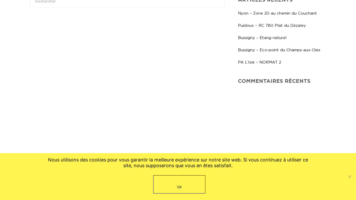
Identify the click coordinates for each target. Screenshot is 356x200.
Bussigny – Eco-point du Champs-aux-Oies (279, 50)
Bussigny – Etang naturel (262, 37)
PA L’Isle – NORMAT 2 (259, 62)
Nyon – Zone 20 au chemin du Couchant (277, 13)
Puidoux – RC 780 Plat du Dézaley (272, 25)
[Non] (349, 176)
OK (179, 187)
